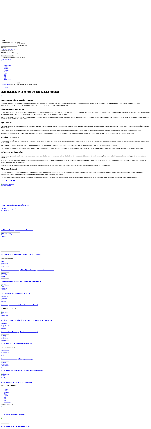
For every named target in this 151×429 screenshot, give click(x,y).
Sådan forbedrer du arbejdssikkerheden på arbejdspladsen (22, 370)
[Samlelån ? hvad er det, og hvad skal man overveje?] (5, 328)
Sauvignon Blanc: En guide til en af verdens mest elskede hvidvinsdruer (26, 320)
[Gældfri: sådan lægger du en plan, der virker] (10, 226)
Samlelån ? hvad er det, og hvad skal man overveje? (19, 332)
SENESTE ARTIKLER (8, 180)
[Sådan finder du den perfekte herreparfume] (5, 379)
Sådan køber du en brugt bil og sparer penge (17, 359)
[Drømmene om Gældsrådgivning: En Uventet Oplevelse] (10, 251)
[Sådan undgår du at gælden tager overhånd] (5, 340)
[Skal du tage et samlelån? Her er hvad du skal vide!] (5, 301)
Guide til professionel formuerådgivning (15, 205)
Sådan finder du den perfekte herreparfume (16, 382)
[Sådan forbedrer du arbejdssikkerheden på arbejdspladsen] (5, 367)
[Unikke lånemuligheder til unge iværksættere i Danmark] (5, 278)
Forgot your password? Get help (10, 49)
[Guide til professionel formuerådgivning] (10, 202)
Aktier (6, 67)
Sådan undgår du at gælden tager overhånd (16, 343)
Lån (5, 75)
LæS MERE (7, 65)
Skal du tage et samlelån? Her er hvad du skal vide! (19, 305)
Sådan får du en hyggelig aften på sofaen (15, 426)
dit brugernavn (21, 43)
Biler (5, 71)
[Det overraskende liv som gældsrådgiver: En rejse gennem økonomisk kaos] (5, 266)
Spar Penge (7, 79)
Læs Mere (3, 84)
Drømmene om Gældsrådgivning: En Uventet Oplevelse (20, 254)
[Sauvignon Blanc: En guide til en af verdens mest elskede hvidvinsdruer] (5, 317)
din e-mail (19, 54)
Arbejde (6, 70)
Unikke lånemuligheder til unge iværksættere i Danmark (21, 281)
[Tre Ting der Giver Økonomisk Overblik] (5, 289)
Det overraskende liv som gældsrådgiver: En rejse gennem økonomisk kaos (27, 270)
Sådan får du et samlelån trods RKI (13, 415)
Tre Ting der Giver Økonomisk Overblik (15, 293)
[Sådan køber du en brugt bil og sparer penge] (5, 355)
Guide (6, 73)
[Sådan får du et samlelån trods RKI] (5, 411)
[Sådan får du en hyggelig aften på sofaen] (5, 423)
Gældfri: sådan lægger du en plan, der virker (17, 230)
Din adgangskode (22, 45)
